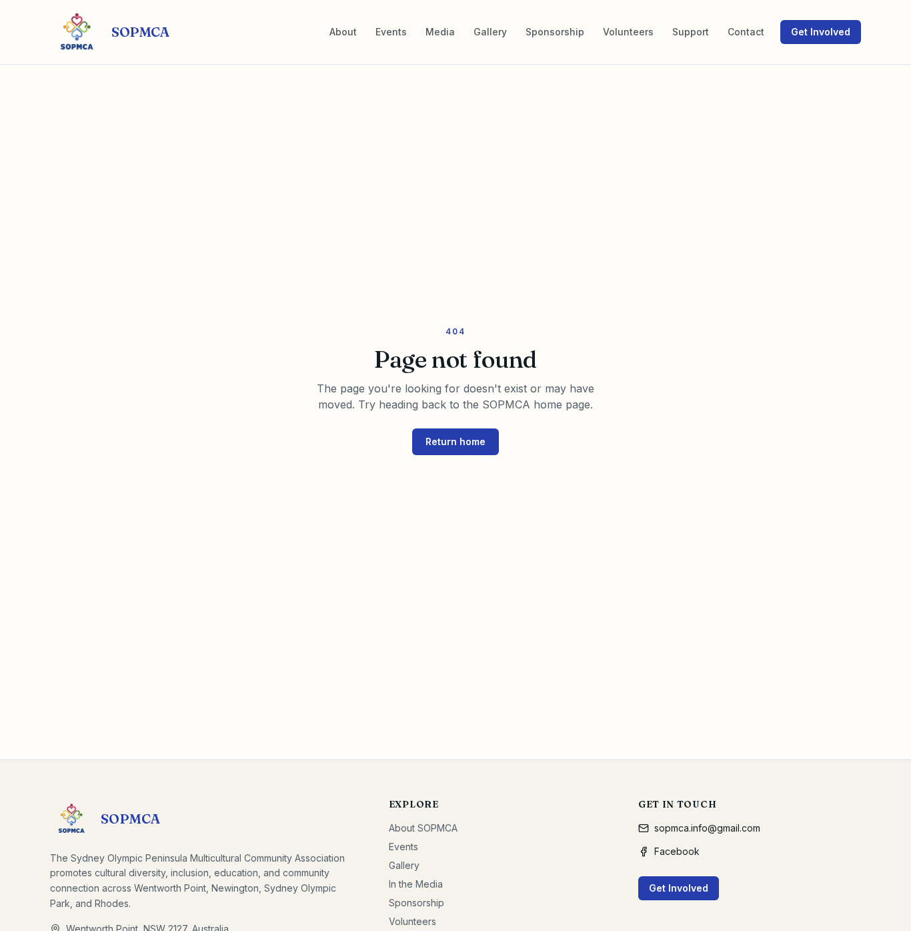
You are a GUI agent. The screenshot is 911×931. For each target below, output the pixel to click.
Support (690, 31)
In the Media (416, 884)
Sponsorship (555, 31)
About (343, 31)
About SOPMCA (423, 828)
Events (391, 31)
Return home (455, 441)
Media (440, 31)
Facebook (677, 851)
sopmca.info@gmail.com (707, 828)
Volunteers (628, 31)
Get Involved (820, 31)
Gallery (490, 31)
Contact (746, 31)
